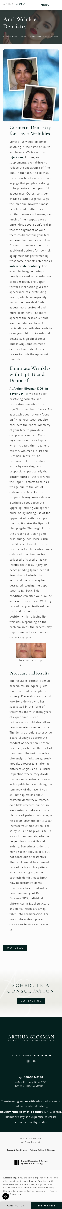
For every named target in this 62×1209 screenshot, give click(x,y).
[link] (31, 1055)
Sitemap (51, 1150)
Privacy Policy (37, 1150)
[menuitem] (28, 1061)
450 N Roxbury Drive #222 (31, 1084)
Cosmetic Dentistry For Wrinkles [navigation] (39, 36)
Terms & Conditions (17, 1150)
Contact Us (31, 1001)
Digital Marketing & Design (34, 1162)
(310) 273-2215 (13, 1194)
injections (16, 157)
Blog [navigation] (15, 36)
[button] (5, 1196)
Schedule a (31, 988)
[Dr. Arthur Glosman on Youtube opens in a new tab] (34, 1061)
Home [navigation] (6, 36)
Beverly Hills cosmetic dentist (21, 1111)
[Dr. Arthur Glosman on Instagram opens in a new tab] (28, 1061)
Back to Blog (15, 948)
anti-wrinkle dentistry (25, 266)
